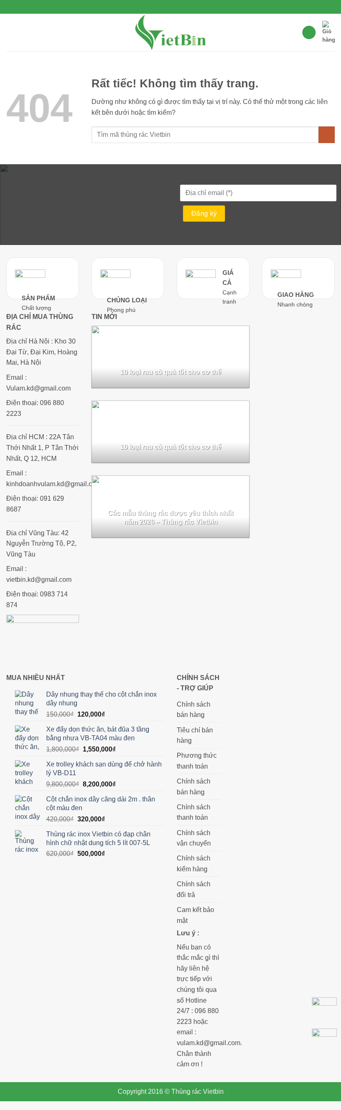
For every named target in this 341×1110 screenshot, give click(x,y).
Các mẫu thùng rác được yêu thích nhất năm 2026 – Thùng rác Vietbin (170, 517)
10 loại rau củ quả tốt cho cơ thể (170, 372)
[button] (11, 32)
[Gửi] (327, 134)
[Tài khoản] (309, 33)
